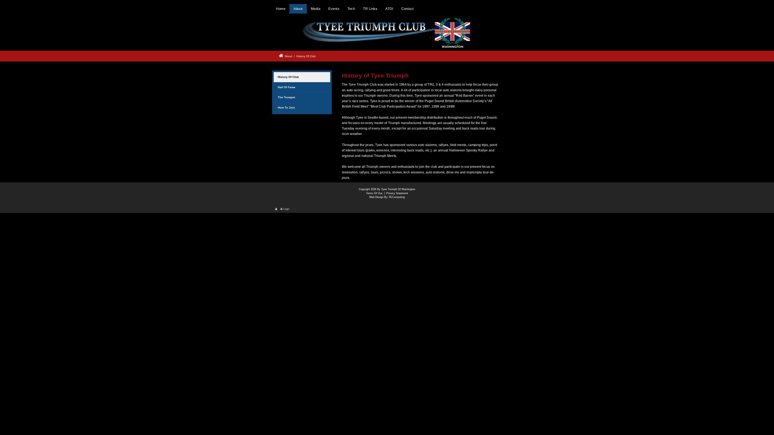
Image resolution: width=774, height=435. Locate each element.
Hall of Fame (286, 87)
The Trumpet (286, 97)
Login (286, 208)
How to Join (286, 107)
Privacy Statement (397, 193)
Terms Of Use (374, 193)
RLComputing (397, 197)
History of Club (288, 77)
